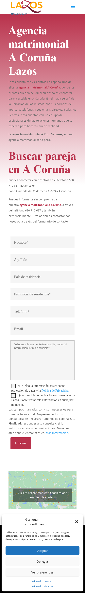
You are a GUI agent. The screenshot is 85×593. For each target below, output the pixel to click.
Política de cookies (41, 581)
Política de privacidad (42, 586)
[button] (77, 522)
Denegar (42, 561)
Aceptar (42, 551)
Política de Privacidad (55, 390)
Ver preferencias (42, 572)
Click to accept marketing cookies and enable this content (42, 495)
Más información (57, 433)
